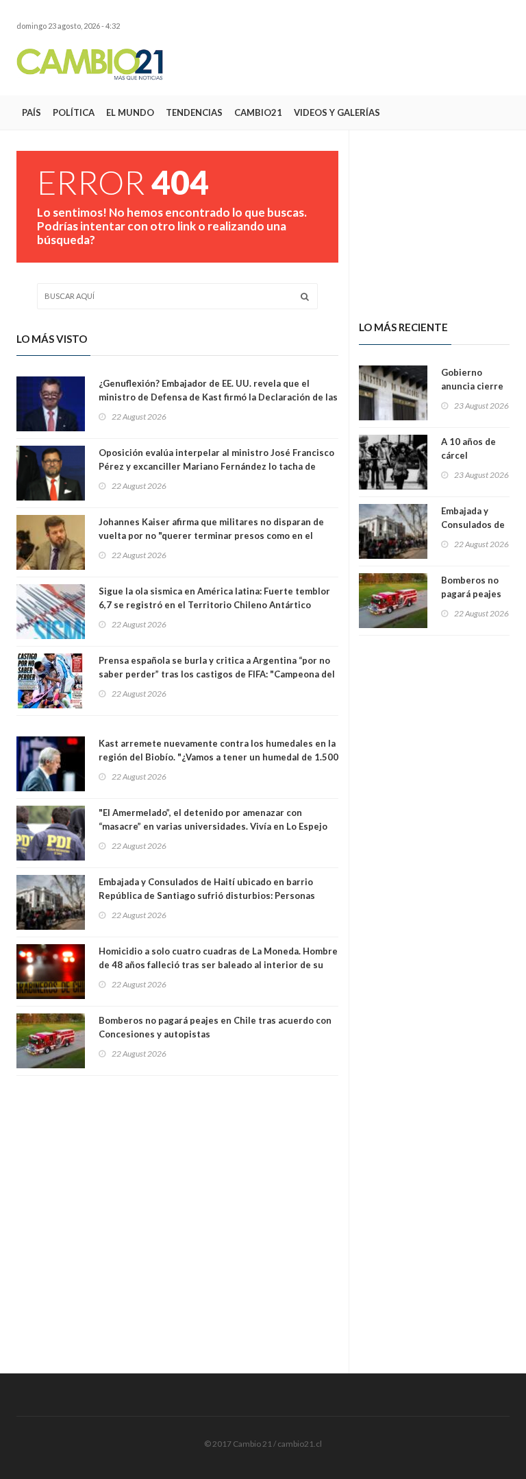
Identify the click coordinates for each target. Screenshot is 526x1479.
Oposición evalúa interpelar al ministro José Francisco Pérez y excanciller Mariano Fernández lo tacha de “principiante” (216, 466)
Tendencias (194, 112)
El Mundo (130, 112)
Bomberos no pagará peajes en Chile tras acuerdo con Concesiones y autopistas (215, 1027)
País (31, 112)
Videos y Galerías (337, 112)
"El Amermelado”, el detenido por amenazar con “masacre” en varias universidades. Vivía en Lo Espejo (213, 819)
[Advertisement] (349, 63)
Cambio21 (258, 112)
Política (74, 112)
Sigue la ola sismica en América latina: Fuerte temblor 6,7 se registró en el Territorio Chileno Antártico (214, 598)
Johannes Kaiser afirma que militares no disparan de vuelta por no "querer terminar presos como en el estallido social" (211, 535)
